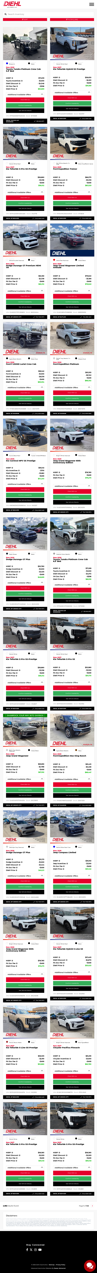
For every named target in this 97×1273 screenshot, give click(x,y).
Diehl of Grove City (14, 317)
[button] (45, 43)
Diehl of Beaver (59, 118)
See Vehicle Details (25, 110)
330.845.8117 (40, 121)
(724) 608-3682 (39, 413)
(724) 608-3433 (86, 118)
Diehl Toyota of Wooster (12, 121)
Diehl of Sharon (12, 413)
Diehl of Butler (59, 317)
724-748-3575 (40, 317)
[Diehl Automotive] (12, 4)
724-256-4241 (86, 317)
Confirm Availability (25, 105)
